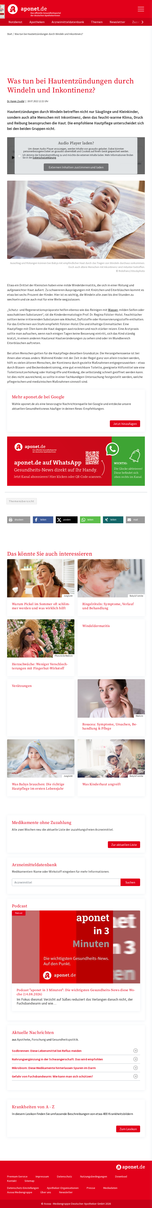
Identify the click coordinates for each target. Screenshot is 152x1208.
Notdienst (15, 22)
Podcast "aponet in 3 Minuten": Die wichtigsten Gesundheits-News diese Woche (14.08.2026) (76, 992)
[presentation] (142, 22)
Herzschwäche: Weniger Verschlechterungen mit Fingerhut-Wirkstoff (40, 666)
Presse (91, 1188)
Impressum (42, 1176)
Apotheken (37, 22)
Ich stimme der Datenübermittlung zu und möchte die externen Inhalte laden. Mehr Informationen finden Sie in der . (78, 156)
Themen (97, 22)
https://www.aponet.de (130, 1167)
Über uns (45, 1192)
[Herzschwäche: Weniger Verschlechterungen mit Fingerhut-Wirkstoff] (40, 638)
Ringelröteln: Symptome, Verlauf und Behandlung (108, 606)
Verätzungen (22, 686)
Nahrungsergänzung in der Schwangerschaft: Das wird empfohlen (57, 1059)
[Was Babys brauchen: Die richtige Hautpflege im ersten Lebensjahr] (40, 758)
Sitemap (29, 1181)
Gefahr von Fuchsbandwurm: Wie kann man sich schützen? (52, 1076)
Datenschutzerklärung (44, 157)
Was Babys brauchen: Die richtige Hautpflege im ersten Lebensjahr (38, 786)
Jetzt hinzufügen (125, 424)
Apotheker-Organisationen (63, 1188)
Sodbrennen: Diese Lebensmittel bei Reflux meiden (47, 1051)
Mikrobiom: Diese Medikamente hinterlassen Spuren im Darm (54, 1068)
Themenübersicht (21, 501)
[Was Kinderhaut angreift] (111, 758)
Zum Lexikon (128, 1129)
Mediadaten (110, 1188)
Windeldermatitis (96, 626)
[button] (18, 519)
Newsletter (117, 22)
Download (121, 1176)
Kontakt (11, 1181)
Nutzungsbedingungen (93, 1176)
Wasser (113, 310)
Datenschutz (64, 1176)
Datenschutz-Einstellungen (23, 1188)
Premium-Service (17, 1176)
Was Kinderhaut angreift (101, 784)
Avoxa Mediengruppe (19, 1192)
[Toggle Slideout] (141, 9)
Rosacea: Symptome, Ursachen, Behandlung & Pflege (109, 726)
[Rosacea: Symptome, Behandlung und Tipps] (111, 698)
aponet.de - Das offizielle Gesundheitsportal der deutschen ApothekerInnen (34, 10)
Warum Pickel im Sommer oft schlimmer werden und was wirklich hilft (41, 606)
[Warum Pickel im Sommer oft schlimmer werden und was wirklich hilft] (40, 578)
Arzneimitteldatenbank (68, 22)
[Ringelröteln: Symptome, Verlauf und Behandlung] (111, 578)
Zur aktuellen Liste (124, 845)
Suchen (130, 882)
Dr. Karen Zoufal (15, 101)
